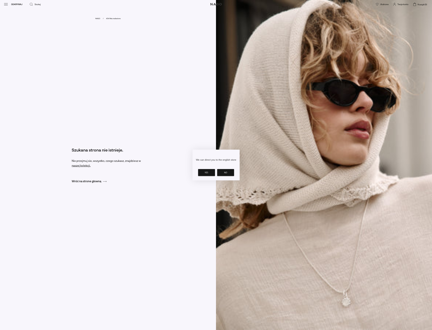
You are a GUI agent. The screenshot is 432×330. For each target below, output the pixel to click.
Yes (206, 172)
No (225, 172)
